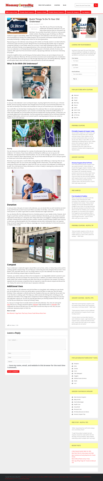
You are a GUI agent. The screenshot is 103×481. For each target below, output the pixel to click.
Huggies (76, 376)
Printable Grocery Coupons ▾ (56, 12)
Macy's (76, 105)
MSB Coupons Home (11, 12)
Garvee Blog (26, 478)
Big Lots (76, 117)
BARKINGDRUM (87, 477)
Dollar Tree (77, 112)
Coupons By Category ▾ (73, 12)
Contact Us (35, 477)
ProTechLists (72, 477)
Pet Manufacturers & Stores (81, 412)
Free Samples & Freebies (79, 196)
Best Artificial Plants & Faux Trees (81, 459)
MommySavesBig (64, 477)
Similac (76, 368)
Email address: (76, 71)
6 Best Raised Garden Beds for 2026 (81, 451)
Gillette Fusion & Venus (80, 378)
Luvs (75, 383)
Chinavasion (56, 477)
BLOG (64, 5)
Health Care (77, 404)
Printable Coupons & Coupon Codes (83, 131)
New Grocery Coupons (80, 397)
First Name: (75, 58)
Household (77, 407)
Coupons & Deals (41, 12)
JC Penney (76, 115)
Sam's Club (77, 110)
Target (75, 100)
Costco (76, 98)
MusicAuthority (79, 477)
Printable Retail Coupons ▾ (27, 12)
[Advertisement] (84, 267)
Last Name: (75, 65)
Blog (9, 19)
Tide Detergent (78, 373)
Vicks (75, 366)
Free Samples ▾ (86, 12)
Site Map (41, 477)
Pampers (76, 363)
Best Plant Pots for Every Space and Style (83, 453)
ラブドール (16, 478)
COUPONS (57, 5)
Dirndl (21, 478)
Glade (75, 381)
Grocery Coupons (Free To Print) (82, 163)
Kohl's (75, 107)
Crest (75, 371)
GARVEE (46, 477)
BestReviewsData (9, 478)
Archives (30, 477)
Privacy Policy (24, 477)
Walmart (76, 95)
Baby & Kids (77, 399)
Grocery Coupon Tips (79, 414)
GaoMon (51, 477)
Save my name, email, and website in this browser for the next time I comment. (36, 366)
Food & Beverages (79, 402)
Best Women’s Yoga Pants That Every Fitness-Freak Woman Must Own (26, 313)
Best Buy (76, 102)
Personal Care (78, 409)
